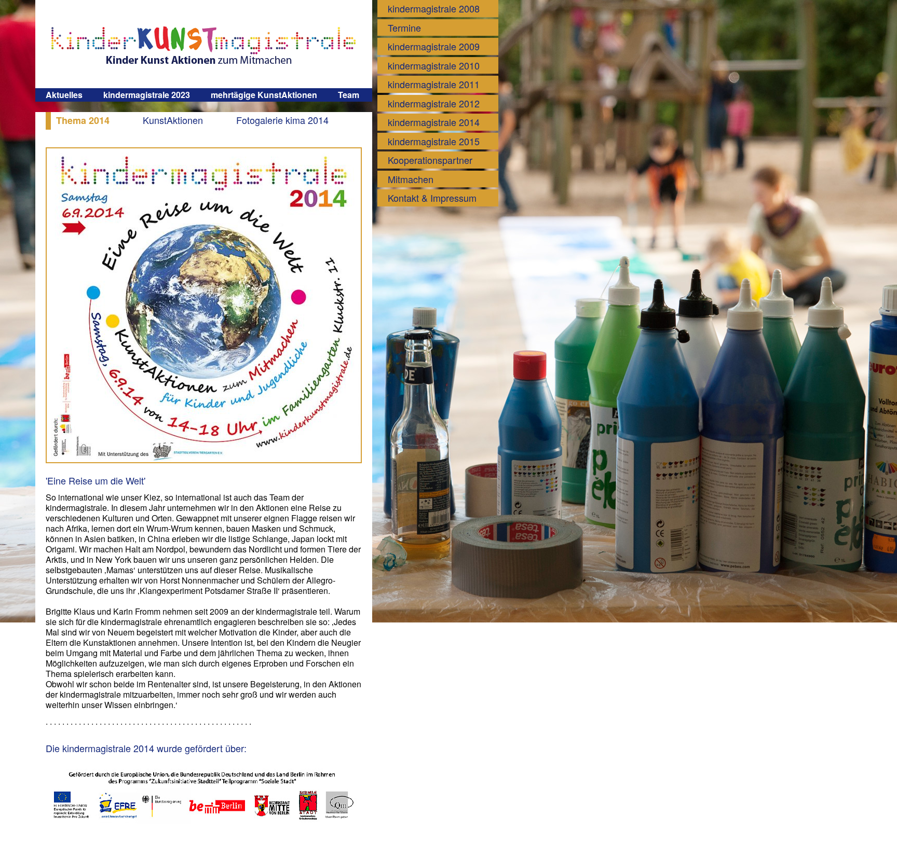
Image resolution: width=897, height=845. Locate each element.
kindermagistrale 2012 (434, 103)
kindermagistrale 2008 (434, 8)
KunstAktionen (173, 120)
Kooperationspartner (430, 160)
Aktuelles (64, 95)
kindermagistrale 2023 (146, 95)
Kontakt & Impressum (432, 197)
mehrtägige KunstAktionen (264, 95)
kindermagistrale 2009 (434, 46)
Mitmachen (410, 179)
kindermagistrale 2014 (434, 122)
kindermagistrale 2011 (434, 84)
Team (348, 95)
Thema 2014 (83, 120)
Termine (404, 27)
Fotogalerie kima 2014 (282, 120)
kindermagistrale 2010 (434, 65)
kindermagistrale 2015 (434, 141)
